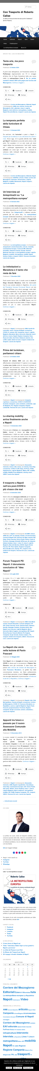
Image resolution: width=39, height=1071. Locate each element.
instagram (12, 404)
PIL (12, 406)
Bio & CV (23, 47)
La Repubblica (29, 995)
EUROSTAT (27, 402)
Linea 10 (20, 543)
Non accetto (17, 1068)
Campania (28, 400)
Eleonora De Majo (22, 537)
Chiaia (26, 178)
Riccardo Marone (12, 112)
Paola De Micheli (17, 633)
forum (17, 625)
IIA (28, 541)
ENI (18, 469)
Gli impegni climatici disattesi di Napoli (16, 954)
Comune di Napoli (19, 330)
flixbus (12, 1029)
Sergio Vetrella (14, 635)
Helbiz (32, 469)
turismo (23, 710)
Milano (25, 470)
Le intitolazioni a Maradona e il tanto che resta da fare (15, 270)
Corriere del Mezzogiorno (18, 104)
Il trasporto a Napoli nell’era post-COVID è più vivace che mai (14, 486)
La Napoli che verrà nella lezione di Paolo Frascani (14, 650)
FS (15, 1029)
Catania (22, 535)
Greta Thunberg (19, 788)
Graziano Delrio (24, 627)
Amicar (11, 467)
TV (31, 1054)
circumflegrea (18, 1013)
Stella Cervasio (16, 340)
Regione (22, 1046)
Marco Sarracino (21, 334)
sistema (28, 338)
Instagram (6, 860)
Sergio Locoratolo (15, 710)
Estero (32, 39)
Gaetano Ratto (24, 625)
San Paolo (16, 338)
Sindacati (22, 338)
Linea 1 (15, 543)
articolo (22, 106)
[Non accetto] (36, 1065)
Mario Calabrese (19, 790)
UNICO (21, 256)
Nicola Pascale (7, 633)
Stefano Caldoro (8, 256)
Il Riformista (25, 992)
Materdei (28, 334)
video (23, 1058)
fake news (6, 788)
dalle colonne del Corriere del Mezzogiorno (21, 668)
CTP (31, 624)
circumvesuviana (30, 535)
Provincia (22, 708)
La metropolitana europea (10, 47)
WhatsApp (6, 864)
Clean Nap (32, 467)
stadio (9, 340)
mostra (10, 336)
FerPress (26, 469)
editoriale (17, 108)
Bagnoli (27, 700)
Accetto (9, 1068)
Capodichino (21, 785)
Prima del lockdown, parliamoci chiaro (13, 351)
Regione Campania (23, 336)
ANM (14, 106)
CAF (10, 535)
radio (16, 1046)
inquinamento (7, 470)
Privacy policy (28, 1068)
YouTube (6, 862)
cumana (11, 332)
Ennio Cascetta (11, 539)
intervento (22, 1032)
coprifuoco (6, 402)
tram (16, 1054)
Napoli (20, 39)
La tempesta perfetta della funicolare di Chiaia (14, 123)
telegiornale (7, 1055)
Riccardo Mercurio (8, 549)
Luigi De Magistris (17, 470)
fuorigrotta (21, 332)
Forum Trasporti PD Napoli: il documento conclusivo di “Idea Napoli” (14, 565)
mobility (5, 472)
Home (5, 39)
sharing (25, 472)
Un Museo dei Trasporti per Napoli (14, 952)
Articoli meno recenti (10, 801)
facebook (6, 404)
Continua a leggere (18, 83)
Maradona (12, 334)
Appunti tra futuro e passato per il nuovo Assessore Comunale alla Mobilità (14, 724)
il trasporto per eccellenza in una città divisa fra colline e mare (19, 136)
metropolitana (22, 110)
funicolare (14, 179)
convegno (6, 1020)
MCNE (22, 545)
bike (15, 467)
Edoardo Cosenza (15, 250)
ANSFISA (16, 178)
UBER (5, 474)
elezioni (30, 537)
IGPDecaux (24, 541)
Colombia (30, 247)
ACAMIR (27, 534)
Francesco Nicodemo (26, 704)
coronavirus (28, 330)
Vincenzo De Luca (15, 407)
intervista (11, 252)
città (31, 700)
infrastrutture (22, 179)
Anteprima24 (7, 247)
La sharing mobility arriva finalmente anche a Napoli (15, 419)
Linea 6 (22, 108)
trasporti (20, 112)
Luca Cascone (11, 629)
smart (30, 472)
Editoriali (12, 39)
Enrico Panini (20, 539)
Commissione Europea (10, 249)
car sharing (25, 467)
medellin (11, 254)
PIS (9, 792)
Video (5, 43)
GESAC (12, 788)
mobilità (29, 110)
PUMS (13, 792)
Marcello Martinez (14, 545)
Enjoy (21, 469)
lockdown (22, 404)
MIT (28, 470)
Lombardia (29, 404)
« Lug (9, 979)
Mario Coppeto (13, 631)
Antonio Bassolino (16, 247)
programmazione (14, 708)
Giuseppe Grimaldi (14, 541)
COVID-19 (6, 332)
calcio (11, 330)
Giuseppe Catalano (13, 627)
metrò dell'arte (13, 110)
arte (18, 106)
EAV (12, 108)
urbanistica (29, 710)
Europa (23, 250)
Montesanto (17, 181)
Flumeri (27, 539)
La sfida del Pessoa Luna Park (13, 950)
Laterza (12, 706)
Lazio (17, 404)
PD (9, 547)
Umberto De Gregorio (9, 550)
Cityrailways (29, 785)
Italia (26, 39)
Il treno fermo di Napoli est (11, 943)
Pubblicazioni (13, 43)
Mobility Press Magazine (15, 472)
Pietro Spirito (15, 547)
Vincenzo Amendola (29, 256)
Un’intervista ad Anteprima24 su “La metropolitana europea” (15, 195)
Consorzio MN (21, 249)
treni (29, 549)
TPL (21, 549)
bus (8, 535)
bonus (19, 467)
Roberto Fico (28, 1050)
